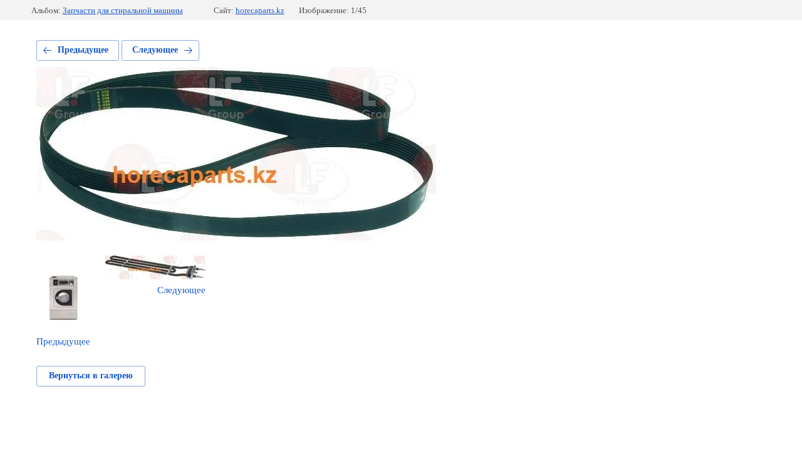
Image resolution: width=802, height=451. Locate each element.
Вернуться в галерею (91, 375)
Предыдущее (83, 49)
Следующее (155, 49)
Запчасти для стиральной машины (123, 10)
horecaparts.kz (260, 10)
